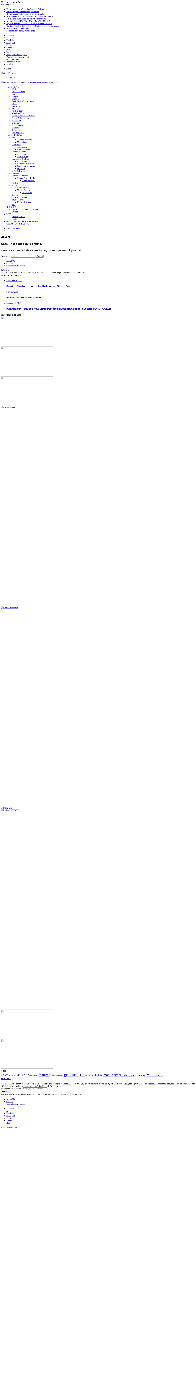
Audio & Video (18, 91)
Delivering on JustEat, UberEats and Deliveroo (26, 9)
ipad (93, 1075)
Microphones (22, 142)
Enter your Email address (11, 1089)
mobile (108, 1075)
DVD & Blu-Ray (19, 171)
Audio (14, 137)
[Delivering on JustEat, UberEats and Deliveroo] (27, 345)
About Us (10, 261)
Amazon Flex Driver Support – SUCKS (23, 28)
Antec (11, 1075)
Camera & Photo (19, 152)
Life (8, 214)
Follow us (6, 1078)
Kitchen (15, 183)
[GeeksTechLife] (8, 73)
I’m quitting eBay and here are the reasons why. (26, 19)
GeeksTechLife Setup (15, 266)
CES (16, 1075)
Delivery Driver (18, 216)
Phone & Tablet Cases (21, 118)
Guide (14, 104)
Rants (14, 219)
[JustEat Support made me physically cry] (27, 375)
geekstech (71, 1074)
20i (55, 1094)
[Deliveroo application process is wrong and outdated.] (27, 405)
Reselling (12, 207)
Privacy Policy (64, 1094)
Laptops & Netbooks (26, 166)
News (117, 1075)
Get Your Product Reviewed (23, 221)
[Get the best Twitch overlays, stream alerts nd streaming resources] (29, 82)
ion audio (88, 1075)
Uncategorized (18, 132)
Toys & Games (18, 200)
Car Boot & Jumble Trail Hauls (25, 209)
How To (15, 108)
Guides (15, 212)
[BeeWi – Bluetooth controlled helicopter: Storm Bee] (6, 808)
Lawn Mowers (28, 180)
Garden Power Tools (26, 178)
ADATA (4, 1075)
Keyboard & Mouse (25, 164)
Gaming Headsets (24, 140)
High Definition (23, 149)
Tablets (15, 195)
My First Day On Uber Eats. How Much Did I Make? (29, 23)
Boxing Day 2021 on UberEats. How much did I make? (30, 16)
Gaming (15, 99)
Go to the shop (12, 59)
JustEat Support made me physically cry (23, 11)
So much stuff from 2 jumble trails (20, 31)
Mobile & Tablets (19, 113)
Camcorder (16, 144)
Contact (9, 263)
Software (15, 128)
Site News (16, 123)
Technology (17, 130)
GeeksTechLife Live (17, 224)
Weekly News (155, 1075)
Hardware (16, 106)
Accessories (22, 147)
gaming (60, 1075)
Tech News (12, 87)
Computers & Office (20, 159)
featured (44, 1075)
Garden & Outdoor (20, 176)
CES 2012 (23, 1075)
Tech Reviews (14, 135)
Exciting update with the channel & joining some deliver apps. (32, 26)
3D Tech (15, 89)
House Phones (23, 188)
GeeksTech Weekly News (23, 101)
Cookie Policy (77, 1094)
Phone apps (16, 120)
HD (82, 1075)
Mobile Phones (23, 190)
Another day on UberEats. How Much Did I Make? (28, 21)
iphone (99, 1075)
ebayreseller (33, 1075)
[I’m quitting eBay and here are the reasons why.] (27, 1068)
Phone (14, 185)
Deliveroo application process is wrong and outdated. (28, 14)
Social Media (17, 125)
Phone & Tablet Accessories (23, 116)
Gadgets (15, 96)
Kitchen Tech (17, 111)
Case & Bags (22, 156)
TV (13, 204)
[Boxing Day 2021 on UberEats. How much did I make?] (27, 1038)
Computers (16, 94)
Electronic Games (24, 202)
